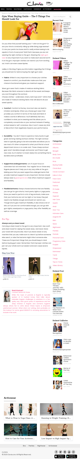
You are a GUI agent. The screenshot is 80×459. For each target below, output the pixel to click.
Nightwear (57, 227)
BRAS (2, 9)
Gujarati (56, 196)
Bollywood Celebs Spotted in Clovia (67, 359)
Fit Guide (56, 189)
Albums (55, 147)
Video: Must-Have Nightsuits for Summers (67, 80)
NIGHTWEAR (18, 9)
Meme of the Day (66, 369)
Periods (55, 234)
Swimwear (57, 251)
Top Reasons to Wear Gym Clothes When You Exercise (59, 311)
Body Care (57, 154)
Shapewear (57, 248)
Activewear (57, 144)
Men (54, 220)
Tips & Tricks (57, 262)
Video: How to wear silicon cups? (67, 113)
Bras (54, 161)
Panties (55, 231)
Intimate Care (58, 213)
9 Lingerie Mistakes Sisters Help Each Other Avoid (67, 27)
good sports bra (21, 178)
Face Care (57, 179)
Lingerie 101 (57, 217)
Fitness (55, 192)
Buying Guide (12, 13)
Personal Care (58, 238)
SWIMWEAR (37, 9)
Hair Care (56, 199)
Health (55, 203)
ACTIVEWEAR (47, 9)
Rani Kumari (17, 290)
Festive (55, 186)
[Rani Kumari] (7, 302)
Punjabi (55, 244)
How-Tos (56, 210)
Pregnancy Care (59, 241)
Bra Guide (56, 158)
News (55, 224)
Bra (24, 446)
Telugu (55, 258)
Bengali (55, 151)
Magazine (5, 13)
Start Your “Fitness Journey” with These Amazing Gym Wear (58, 287)
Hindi (54, 206)
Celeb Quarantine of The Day (67, 382)
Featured (56, 182)
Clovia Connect (58, 172)
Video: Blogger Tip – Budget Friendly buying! (67, 64)
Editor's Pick (57, 175)
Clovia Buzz (57, 168)
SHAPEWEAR (28, 9)
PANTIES (9, 9)
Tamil (55, 255)
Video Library (58, 265)
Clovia (27, 292)
